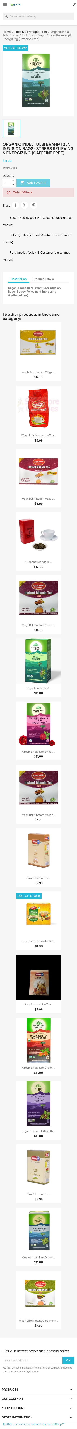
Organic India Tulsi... (39, 688)
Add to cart (33, 182)
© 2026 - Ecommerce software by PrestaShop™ (33, 1424)
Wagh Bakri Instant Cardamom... (38, 1320)
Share (15, 205)
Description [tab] (19, 279)
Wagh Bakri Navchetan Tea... (38, 435)
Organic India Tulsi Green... (38, 1067)
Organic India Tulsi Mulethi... (39, 1131)
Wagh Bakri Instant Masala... (38, 498)
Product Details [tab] (43, 279)
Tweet (24, 205)
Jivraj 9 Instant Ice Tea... (38, 1004)
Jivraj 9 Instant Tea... (38, 878)
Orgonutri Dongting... (38, 562)
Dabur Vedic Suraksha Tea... (39, 941)
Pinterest (33, 205)
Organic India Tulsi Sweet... (38, 751)
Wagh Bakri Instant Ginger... (39, 372)
